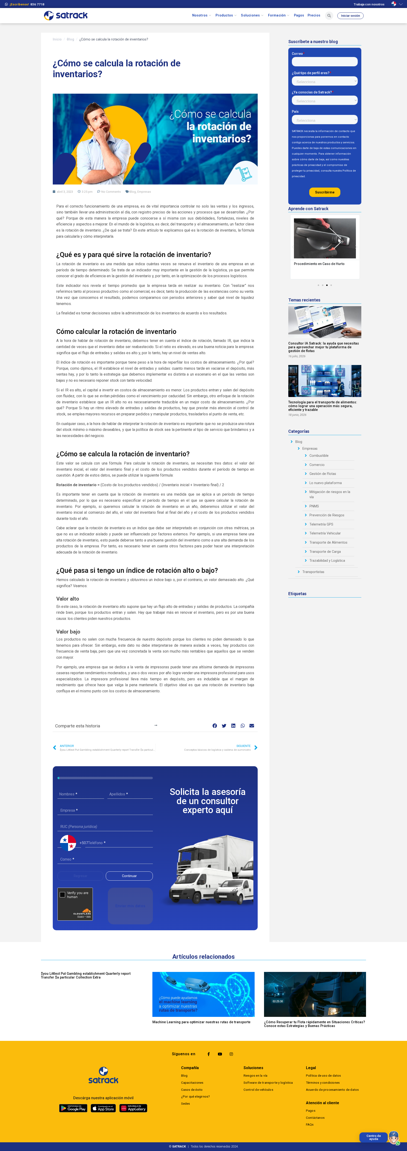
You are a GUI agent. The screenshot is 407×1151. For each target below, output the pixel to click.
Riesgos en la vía (255, 1075)
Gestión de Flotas (322, 474)
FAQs (310, 1124)
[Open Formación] (288, 15)
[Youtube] (220, 1054)
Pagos (310, 1110)
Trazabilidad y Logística (327, 561)
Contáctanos (315, 1117)
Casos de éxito (192, 1089)
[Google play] (73, 1108)
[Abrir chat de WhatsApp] (394, 1138)
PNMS (314, 506)
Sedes (185, 1103)
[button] (215, 725)
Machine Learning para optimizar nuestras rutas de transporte (201, 1022)
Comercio (317, 465)
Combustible (319, 456)
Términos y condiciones (323, 1082)
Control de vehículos (258, 1089)
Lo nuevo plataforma (325, 483)
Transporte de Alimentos (328, 543)
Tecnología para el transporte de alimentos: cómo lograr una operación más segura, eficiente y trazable (322, 406)
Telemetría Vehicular (325, 533)
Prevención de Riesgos (326, 515)
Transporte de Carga (325, 552)
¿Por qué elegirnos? (195, 1096)
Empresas (144, 191)
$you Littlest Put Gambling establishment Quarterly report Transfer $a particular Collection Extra (85, 975)
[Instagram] (231, 1054)
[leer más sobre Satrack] (103, 1075)
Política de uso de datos (323, 1075)
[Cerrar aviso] (360, 1133)
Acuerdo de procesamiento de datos (332, 1089)
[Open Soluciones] (262, 15)
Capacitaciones (192, 1082)
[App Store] (103, 1108)
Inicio (57, 39)
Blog (70, 39)
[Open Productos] (235, 15)
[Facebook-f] (208, 1054)
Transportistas (313, 572)
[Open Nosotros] (210, 15)
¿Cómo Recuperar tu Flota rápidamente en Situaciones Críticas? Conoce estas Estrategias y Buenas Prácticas (314, 1024)
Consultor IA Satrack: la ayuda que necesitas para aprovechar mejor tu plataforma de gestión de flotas (323, 347)
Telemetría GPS (321, 524)
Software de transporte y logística (268, 1082)
